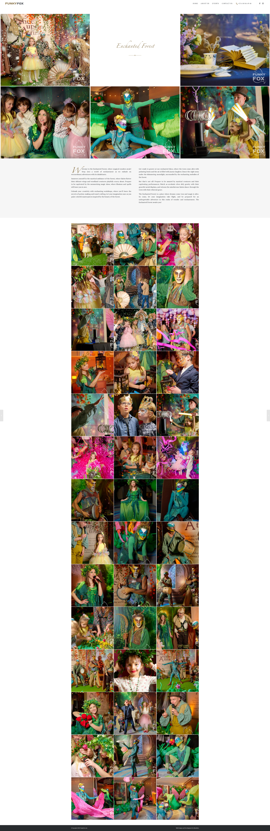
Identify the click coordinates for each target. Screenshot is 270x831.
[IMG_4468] (92, 500)
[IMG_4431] (92, 415)
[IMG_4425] (92, 287)
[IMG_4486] (135, 713)
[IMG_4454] (178, 500)
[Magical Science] (1, 415)
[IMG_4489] (92, 755)
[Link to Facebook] (259, 3)
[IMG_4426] (135, 415)
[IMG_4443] (178, 457)
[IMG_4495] (178, 798)
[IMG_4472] (135, 628)
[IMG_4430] (92, 329)
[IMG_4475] (92, 628)
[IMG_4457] (135, 542)
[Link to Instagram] (263, 3)
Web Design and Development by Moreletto (187, 828)
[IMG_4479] (92, 670)
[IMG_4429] (135, 329)
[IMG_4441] (178, 244)
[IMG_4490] (135, 755)
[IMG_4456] (135, 500)
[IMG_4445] (135, 372)
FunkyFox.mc (83, 828)
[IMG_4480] (178, 670)
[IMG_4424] (135, 244)
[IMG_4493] (92, 798)
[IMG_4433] (178, 415)
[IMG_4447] (92, 372)
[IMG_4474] (178, 628)
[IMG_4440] (178, 329)
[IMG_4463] (135, 585)
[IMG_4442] (92, 457)
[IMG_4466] (178, 585)
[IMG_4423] (92, 244)
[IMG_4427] (135, 287)
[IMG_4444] (135, 457)
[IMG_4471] (92, 585)
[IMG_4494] (135, 798)
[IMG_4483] (178, 713)
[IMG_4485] (92, 713)
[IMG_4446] (178, 372)
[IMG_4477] (135, 670)
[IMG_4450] (92, 542)
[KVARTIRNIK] (268, 415)
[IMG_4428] (178, 287)
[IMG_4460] (178, 542)
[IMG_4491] (178, 755)
